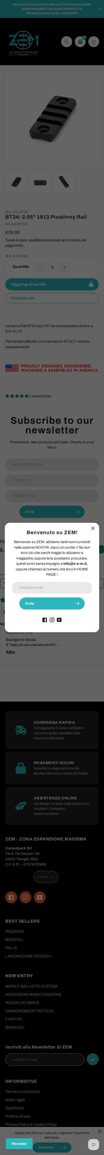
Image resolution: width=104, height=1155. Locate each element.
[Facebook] (44, 619)
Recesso (19, 1144)
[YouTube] (59, 619)
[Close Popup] (93, 528)
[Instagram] (52, 619)
